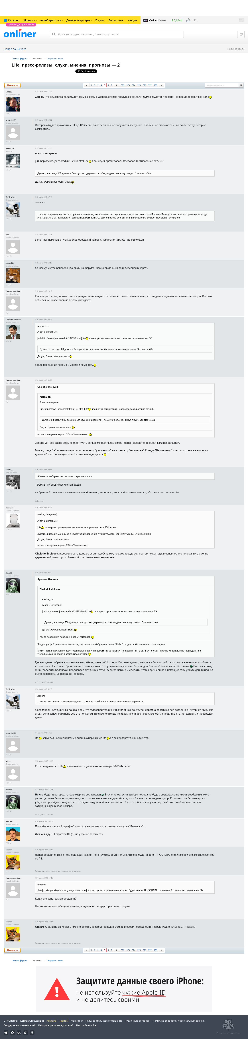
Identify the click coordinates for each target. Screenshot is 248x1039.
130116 (9, 92)
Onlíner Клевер (158, 20)
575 (139, 85)
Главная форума (19, 58)
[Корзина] (241, 34)
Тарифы (63, 1020)
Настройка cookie (86, 1025)
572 (122, 85)
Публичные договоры (137, 1020)
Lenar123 (10, 263)
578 (155, 85)
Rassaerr (9, 508)
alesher (9, 850)
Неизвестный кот (13, 291)
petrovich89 (11, 120)
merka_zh (10, 148)
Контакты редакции (32, 1020)
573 (128, 85)
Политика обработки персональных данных (178, 1020)
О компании (11, 1020)
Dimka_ (9, 470)
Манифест (77, 1020)
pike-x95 (9, 821)
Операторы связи (55, 58)
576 (144, 85)
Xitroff (9, 573)
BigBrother (10, 197)
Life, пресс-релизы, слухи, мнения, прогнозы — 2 (66, 65)
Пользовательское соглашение (104, 1020)
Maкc (8, 761)
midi (7, 235)
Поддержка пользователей (20, 1025)
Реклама (51, 1020)
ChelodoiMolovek (13, 319)
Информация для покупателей (56, 1025)
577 (150, 85)
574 (133, 85)
